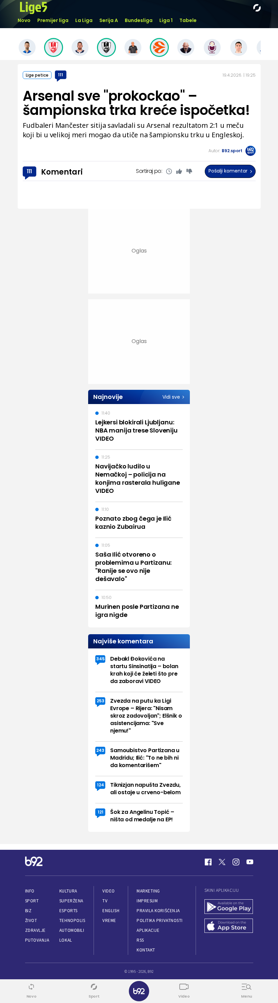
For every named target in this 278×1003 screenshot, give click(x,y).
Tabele (188, 20)
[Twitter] (222, 862)
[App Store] (228, 927)
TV (104, 901)
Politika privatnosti (160, 920)
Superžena (71, 901)
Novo (24, 20)
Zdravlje (35, 930)
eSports (68, 911)
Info (30, 891)
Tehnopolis (72, 920)
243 (100, 750)
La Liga (84, 20)
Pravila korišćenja (158, 911)
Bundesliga (139, 20)
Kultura (68, 891)
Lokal (65, 940)
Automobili (71, 930)
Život (31, 920)
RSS (140, 940)
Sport (32, 901)
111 (60, 75)
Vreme (109, 920)
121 (100, 812)
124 (100, 785)
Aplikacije (148, 930)
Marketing (148, 891)
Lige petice (37, 75)
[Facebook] (208, 862)
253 (100, 701)
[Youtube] (249, 862)
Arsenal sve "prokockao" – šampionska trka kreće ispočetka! (136, 103)
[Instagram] (236, 862)
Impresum (147, 901)
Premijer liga (52, 20)
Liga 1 (166, 20)
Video (108, 891)
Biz (28, 911)
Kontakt (146, 950)
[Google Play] (228, 907)
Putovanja (37, 940)
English (110, 911)
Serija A (108, 20)
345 (100, 659)
